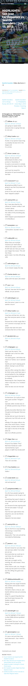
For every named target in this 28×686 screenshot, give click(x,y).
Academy (18, 40)
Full (21, 44)
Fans (16, 44)
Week (14, 61)
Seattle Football (7, 4)
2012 (11, 40)
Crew (8, 44)
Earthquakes (12, 44)
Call (14, 42)
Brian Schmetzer (7, 42)
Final (18, 44)
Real (20, 52)
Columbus (4, 44)
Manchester (9, 49)
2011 (8, 40)
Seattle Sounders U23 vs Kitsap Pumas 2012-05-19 (7, 102)
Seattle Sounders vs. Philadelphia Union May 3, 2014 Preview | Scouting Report (20, 104)
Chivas (16, 42)
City (19, 42)
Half (10, 47)
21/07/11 (4, 40)
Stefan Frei (17, 58)
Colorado (22, 42)
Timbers (22, 58)
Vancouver (10, 61)
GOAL (4, 47)
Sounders (6, 57)
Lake (3, 49)
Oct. (22, 49)
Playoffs (7, 52)
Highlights (16, 47)
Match (19, 49)
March (15, 49)
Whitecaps (19, 61)
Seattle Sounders (13, 55)
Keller (23, 47)
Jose (21, 47)
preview (16, 52)
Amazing (21, 40)
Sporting (13, 58)
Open (3, 52)
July (20, 92)
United (4, 61)
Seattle (5, 54)
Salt (22, 52)
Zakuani (23, 61)
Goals (7, 47)
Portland (11, 52)
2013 (14, 40)
